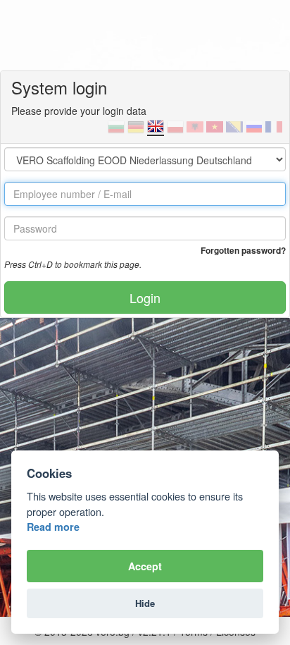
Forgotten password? (243, 250)
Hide (145, 603)
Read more (53, 527)
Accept (145, 566)
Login (145, 297)
